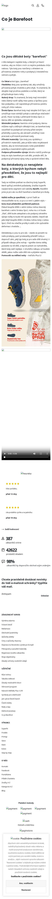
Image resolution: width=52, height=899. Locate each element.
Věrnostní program (9, 686)
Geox (4, 740)
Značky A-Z (6, 782)
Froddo (4, 732)
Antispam (6, 593)
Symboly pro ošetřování (11, 695)
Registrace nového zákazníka (13, 653)
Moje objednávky (8, 657)
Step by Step (7, 753)
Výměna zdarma (8, 620)
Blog (3, 790)
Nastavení (26, 890)
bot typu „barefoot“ (20, 81)
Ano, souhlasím (26, 883)
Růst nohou (6, 674)
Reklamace (6, 628)
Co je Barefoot (7, 715)
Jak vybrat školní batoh (11, 699)
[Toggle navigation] (48, 5)
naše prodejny (8, 236)
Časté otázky (7, 703)
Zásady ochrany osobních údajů (14, 661)
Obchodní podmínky (10, 632)
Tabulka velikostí (8, 678)
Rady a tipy (6, 707)
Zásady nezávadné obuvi (11, 682)
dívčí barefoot (24, 192)
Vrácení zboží (7, 624)
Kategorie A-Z (7, 786)
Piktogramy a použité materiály (14, 649)
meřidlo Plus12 (34, 255)
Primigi (4, 736)
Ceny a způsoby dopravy (11, 641)
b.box (4, 749)
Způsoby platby (8, 637)
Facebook (5, 770)
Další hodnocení (12, 529)
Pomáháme (6, 774)
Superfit (5, 728)
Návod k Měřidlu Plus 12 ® (12, 690)
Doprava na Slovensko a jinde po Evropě (17, 645)
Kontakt (5, 766)
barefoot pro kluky (41, 192)
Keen (4, 744)
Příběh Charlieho (8, 778)
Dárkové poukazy (8, 711)
